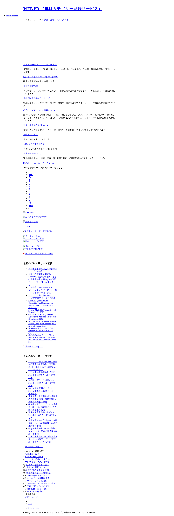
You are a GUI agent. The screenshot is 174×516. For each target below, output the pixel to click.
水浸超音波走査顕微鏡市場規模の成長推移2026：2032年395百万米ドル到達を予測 (42, 399)
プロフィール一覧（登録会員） (38, 231)
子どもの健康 (62, 20)
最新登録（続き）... (34, 346)
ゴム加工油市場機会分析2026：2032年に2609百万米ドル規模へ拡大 (42, 375)
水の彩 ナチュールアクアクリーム (38, 163)
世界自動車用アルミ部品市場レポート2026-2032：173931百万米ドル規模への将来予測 (42, 439)
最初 (31, 175)
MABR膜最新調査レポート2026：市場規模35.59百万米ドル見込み (41, 391)
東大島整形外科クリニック (35, 153)
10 (30, 200)
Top (30, 504)
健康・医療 (49, 20)
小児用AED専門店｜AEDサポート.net (40, 64)
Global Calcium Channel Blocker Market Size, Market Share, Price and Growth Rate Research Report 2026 (42, 338)
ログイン (28, 226)
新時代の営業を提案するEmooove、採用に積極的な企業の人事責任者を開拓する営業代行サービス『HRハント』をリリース (42, 279)
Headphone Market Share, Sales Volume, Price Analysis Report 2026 (41, 330)
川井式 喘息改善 (30, 86)
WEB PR (34, 457)
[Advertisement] (70, 43)
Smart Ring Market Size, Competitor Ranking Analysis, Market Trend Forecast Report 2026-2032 (40, 304)
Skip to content (12, 15)
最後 (31, 206)
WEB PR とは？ (32, 454)
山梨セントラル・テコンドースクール (40, 77)
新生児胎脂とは (30, 134)
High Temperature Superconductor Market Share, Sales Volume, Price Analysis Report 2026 (42, 323)
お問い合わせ (31, 497)
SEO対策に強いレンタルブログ (39, 253)
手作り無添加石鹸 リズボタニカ (37, 125)
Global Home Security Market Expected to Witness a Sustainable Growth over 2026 (42, 316)
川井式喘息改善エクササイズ (36, 98)
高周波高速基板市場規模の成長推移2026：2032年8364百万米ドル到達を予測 (42, 423)
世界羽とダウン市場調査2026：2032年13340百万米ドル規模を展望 (42, 383)
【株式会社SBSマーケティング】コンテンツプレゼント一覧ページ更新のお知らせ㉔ (42, 290)
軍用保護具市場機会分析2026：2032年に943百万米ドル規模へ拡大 (42, 415)
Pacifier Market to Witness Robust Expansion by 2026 (42, 311)
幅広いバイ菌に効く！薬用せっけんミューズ (43, 110)
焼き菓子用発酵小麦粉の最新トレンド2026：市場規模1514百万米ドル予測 (42, 431)
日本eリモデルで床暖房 (34, 144)
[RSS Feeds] (28, 212)
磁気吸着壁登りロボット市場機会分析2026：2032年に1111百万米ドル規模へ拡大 (42, 407)
